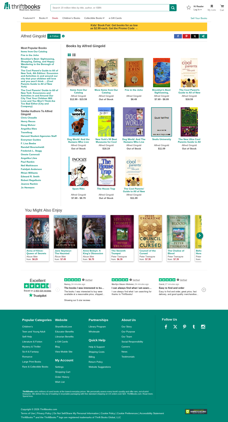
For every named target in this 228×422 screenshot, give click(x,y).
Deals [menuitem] (55, 18)
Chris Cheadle (29, 117)
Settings (59, 367)
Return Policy (96, 361)
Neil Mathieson (29, 165)
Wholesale (94, 331)
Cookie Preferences (127, 413)
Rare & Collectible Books (35, 366)
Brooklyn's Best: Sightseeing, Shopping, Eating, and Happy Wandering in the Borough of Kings (38, 62)
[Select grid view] (68, 55)
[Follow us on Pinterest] (185, 327)
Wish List (60, 382)
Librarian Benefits (64, 336)
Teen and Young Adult (33, 331)
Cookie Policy (108, 413)
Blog (57, 346)
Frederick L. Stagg (31, 150)
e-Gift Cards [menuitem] (115, 18)
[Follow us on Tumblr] (194, 327)
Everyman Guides (31, 139)
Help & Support (97, 346)
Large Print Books (31, 361)
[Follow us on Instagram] (203, 327)
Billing (92, 356)
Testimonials (128, 356)
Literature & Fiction (32, 341)
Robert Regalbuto (31, 180)
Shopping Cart (62, 372)
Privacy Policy (44, 413)
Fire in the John (30, 55)
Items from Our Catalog (34, 51)
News (124, 351)
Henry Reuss (28, 121)
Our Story (127, 326)
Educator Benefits (64, 331)
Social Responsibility (132, 341)
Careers (126, 346)
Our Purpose (128, 331)
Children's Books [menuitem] (71, 18)
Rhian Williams (29, 172)
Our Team (127, 336)
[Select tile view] (73, 55)
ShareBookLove (63, 326)
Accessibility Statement (152, 413)
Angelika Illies (29, 128)
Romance (27, 356)
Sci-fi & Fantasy (30, 351)
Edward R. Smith (30, 176)
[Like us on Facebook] (166, 327)
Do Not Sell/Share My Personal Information (76, 413)
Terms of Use (28, 413)
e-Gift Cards (61, 341)
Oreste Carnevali (30, 154)
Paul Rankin (28, 161)
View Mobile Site (63, 351)
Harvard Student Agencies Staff (39, 136)
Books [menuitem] (42, 18)
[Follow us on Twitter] (175, 327)
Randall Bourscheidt (32, 147)
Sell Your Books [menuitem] (199, 18)
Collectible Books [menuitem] (93, 18)
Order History (62, 377)
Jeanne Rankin (29, 184)
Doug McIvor (28, 125)
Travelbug (26, 132)
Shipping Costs (96, 351)
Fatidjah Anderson (31, 169)
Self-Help (27, 336)
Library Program (97, 326)
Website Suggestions (100, 367)
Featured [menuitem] (28, 18)
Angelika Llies (29, 158)
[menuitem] (199, 7)
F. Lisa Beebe (28, 143)
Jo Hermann (28, 187)
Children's (27, 326)
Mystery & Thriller (31, 346)
